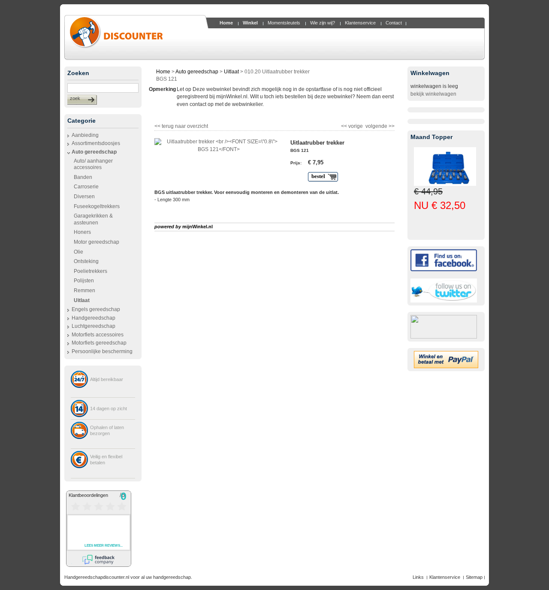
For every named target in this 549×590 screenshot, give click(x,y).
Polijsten (84, 281)
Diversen (84, 197)
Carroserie (86, 187)
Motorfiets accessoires (98, 335)
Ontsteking (86, 261)
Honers (82, 232)
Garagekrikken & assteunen (93, 219)
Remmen (84, 290)
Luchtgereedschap (93, 326)
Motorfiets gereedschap (99, 343)
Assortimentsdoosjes (96, 143)
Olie (78, 252)
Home (163, 72)
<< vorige (352, 125)
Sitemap (474, 577)
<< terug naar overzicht (181, 125)
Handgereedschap (93, 318)
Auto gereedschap (94, 152)
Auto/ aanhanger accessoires (93, 164)
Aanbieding (85, 135)
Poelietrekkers (90, 271)
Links (418, 577)
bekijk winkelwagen (433, 94)
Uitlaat (231, 72)
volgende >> (379, 125)
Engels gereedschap (96, 309)
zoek (75, 98)
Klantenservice (444, 577)
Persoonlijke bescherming (102, 351)
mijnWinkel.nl (197, 226)
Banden (83, 177)
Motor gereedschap (96, 242)
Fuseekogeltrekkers (97, 206)
